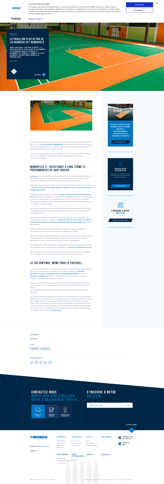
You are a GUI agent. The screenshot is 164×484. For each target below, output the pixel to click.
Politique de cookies (90, 479)
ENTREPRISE (61, 441)
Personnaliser (138, 10)
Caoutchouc (45, 348)
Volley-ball (34, 348)
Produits (89, 454)
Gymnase (33, 338)
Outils (88, 437)
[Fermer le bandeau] (157, 3)
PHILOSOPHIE (61, 443)
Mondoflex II (58, 144)
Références (105, 454)
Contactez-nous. (56, 310)
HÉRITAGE (60, 448)
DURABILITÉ (60, 445)
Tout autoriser (139, 5)
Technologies (76, 445)
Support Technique (92, 445)
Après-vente (90, 443)
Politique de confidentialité (104, 479)
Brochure (74, 460)
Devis (88, 441)
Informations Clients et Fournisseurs (123, 479)
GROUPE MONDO (62, 454)
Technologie (76, 437)
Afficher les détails (35, 19)
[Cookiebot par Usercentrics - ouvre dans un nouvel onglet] (16, 19)
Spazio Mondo (106, 437)
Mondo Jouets (61, 458)
